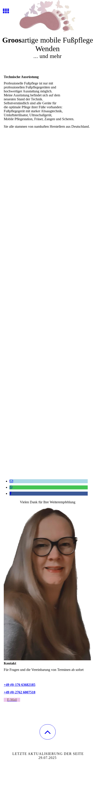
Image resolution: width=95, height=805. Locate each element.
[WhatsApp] (11, 487)
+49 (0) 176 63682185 (19, 685)
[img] (47, 16)
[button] (48, 731)
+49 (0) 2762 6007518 (19, 692)
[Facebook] (10, 493)
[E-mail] (11, 481)
